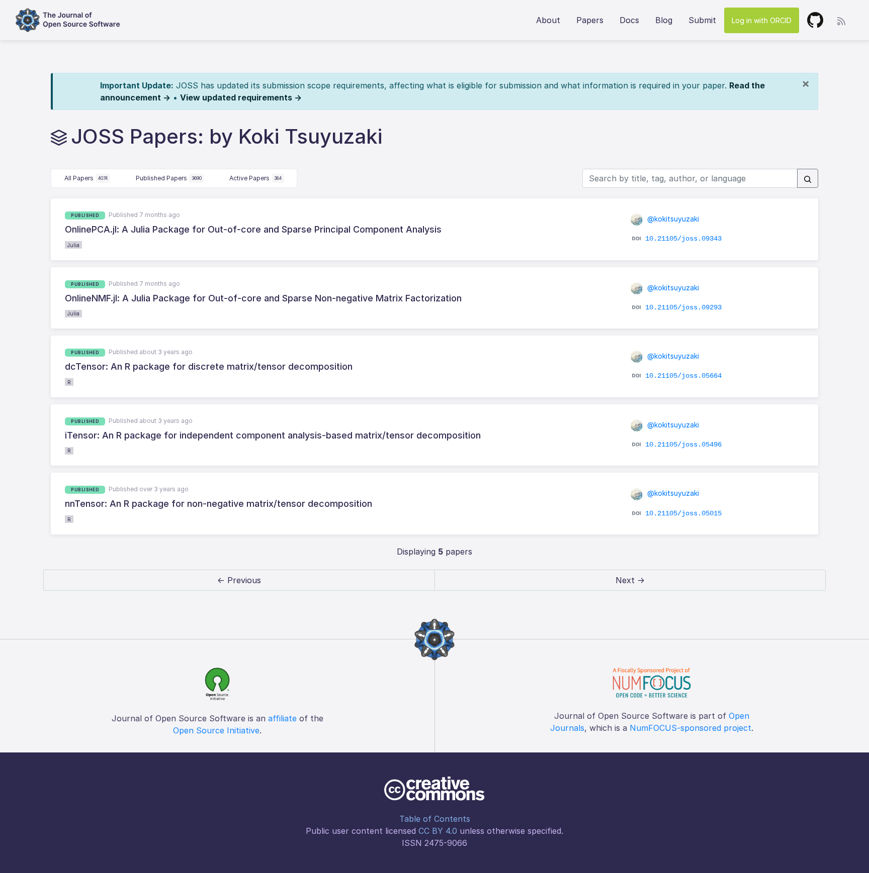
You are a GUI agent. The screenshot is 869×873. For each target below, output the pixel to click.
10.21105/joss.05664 (683, 376)
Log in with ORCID (762, 20)
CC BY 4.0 (437, 831)
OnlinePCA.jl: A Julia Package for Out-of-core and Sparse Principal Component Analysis (253, 229)
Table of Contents (434, 819)
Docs (629, 20)
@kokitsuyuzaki (672, 218)
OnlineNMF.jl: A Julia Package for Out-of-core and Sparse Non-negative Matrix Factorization (263, 298)
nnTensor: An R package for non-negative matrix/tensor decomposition (218, 503)
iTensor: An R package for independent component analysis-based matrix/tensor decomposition (273, 435)
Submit (702, 20)
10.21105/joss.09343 (683, 239)
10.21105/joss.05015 (683, 513)
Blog (663, 20)
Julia (73, 245)
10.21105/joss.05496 (683, 445)
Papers (589, 20)
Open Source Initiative (216, 730)
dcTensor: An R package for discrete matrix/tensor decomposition (209, 366)
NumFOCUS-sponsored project (690, 728)
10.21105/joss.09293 (683, 307)
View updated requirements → (241, 97)
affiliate (282, 718)
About (548, 20)
